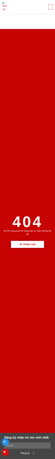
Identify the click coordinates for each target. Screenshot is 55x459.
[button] (50, 7)
